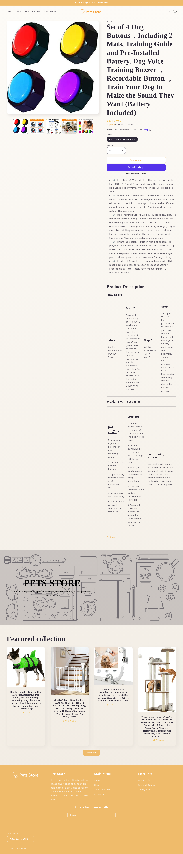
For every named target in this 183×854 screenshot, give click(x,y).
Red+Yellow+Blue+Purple (122, 139)
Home (97, 780)
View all (91, 752)
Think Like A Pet (20, 848)
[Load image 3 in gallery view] (53, 126)
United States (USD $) (19, 839)
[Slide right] (97, 126)
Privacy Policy (145, 789)
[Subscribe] (112, 815)
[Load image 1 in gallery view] (20, 126)
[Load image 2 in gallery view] (37, 126)
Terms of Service (146, 785)
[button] (163, 12)
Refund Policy (145, 780)
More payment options (136, 174)
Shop (96, 785)
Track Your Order (102, 789)
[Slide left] (10, 126)
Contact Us (100, 794)
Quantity (110, 145)
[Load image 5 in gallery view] (86, 126)
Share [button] (112, 537)
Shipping (111, 124)
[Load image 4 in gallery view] (69, 126)
